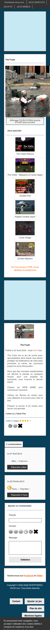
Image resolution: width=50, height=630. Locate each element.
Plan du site (36, 608)
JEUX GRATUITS (37, 2)
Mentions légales (33, 615)
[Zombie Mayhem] (25, 242)
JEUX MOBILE (23, 6)
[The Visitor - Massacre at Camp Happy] (25, 158)
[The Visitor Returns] (25, 137)
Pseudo (12, 514)
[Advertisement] (25, 31)
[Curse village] (25, 221)
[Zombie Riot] (25, 179)
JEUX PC (8, 6)
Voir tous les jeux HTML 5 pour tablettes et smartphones (25, 268)
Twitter (39, 575)
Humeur (12, 525)
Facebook (28, 575)
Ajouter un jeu (34, 601)
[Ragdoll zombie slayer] (25, 200)
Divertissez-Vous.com (14, 2)
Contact (16, 601)
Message (13, 537)
